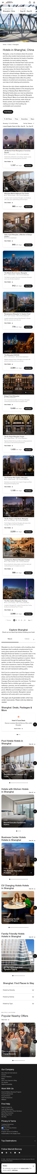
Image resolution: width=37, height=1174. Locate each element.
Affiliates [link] (3, 1099)
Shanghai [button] (16, 44)
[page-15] (27, 879)
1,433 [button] (13, 449)
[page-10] (20, 927)
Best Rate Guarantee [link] (7, 1113)
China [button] (9, 44)
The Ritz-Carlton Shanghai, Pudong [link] (15, 601)
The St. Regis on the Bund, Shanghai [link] (16, 519)
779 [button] (13, 327)
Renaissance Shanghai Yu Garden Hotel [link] (17, 314)
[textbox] (10, 11)
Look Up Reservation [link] (7, 1109)
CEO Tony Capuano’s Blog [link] (9, 1080)
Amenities (24, 119)
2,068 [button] (13, 613)
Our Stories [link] (4, 1082)
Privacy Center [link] (5, 1126)
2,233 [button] (13, 531)
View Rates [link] (28, 165)
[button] (9, 10)
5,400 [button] (13, 408)
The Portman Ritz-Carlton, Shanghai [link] (15, 478)
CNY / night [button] (19, 165)
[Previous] (6, 138)
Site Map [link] (3, 1116)
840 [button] (13, 244)
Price (16, 119)
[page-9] (19, 879)
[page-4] (13, 879)
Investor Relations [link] (6, 1076)
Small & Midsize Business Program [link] (11, 1092)
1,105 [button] (13, 490)
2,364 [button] (13, 368)
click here (15, 1170)
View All (31, 744)
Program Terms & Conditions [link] (9, 1131)
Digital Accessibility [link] (6, 1084)
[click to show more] (35, 724)
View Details (7, 161)
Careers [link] (3, 1074)
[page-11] (22, 879)
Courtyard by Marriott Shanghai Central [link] (17, 560)
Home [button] (4, 44)
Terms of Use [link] (5, 1129)
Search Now (17, 728)
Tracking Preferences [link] (7, 1124)
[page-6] (15, 927)
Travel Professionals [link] (7, 1094)
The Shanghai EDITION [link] (11, 355)
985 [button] (13, 206)
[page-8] (18, 879)
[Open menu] (3, 2)
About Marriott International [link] (9, 1073)
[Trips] (29, 2)
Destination (9, 9)
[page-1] (17, 734)
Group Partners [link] (5, 1095)
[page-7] (17, 879)
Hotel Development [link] (6, 1097)
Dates (24, 9)
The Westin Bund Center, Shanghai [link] (15, 273)
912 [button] (13, 285)
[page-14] (25, 927)
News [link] (3, 1078)
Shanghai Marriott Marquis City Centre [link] (16, 193)
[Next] (31, 138)
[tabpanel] (18, 10)
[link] (10, 154)
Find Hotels (8, 112)
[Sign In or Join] (34, 2)
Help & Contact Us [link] (6, 1107)
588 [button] (13, 572)
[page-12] (23, 879)
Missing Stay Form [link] (6, 1115)
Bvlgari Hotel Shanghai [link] (11, 396)
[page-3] (19, 734)
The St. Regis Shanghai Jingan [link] (14, 436)
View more (4, 1019)
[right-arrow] (32, 639)
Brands (33, 119)
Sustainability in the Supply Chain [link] (10, 1133)
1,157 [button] (13, 165)
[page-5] (14, 879)
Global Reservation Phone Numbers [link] (11, 1111)
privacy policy (25, 1168)
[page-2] (18, 734)
